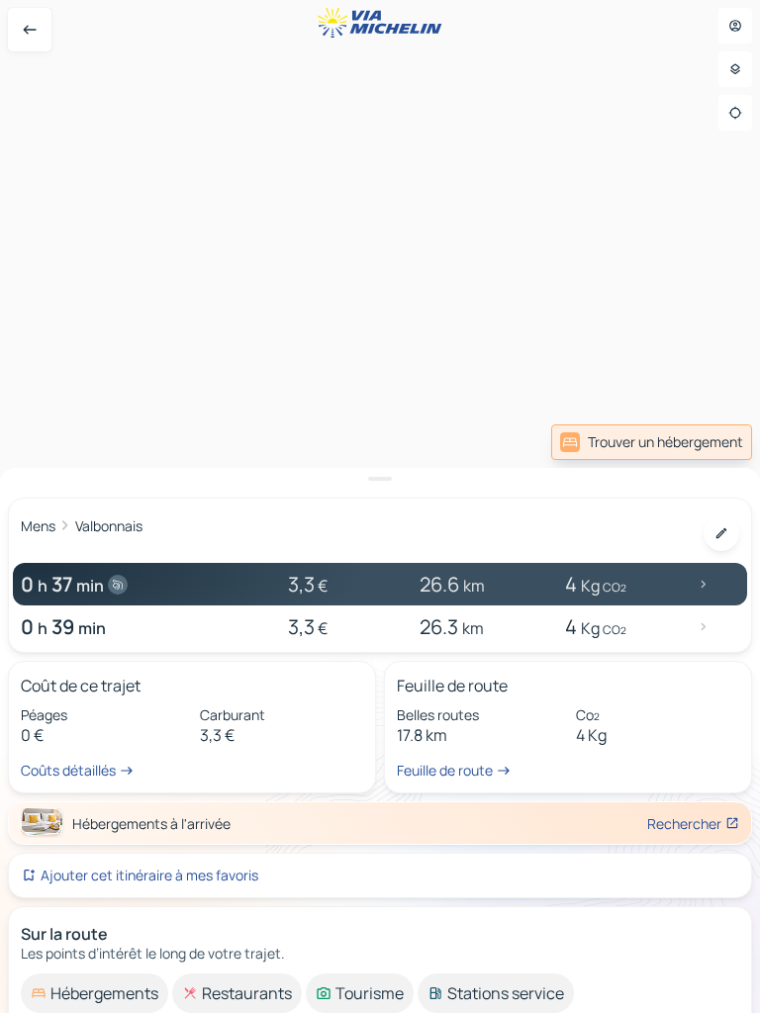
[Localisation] (735, 113)
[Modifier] (721, 533)
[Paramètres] (735, 69)
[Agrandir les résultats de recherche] (380, 479)
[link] (651, 442)
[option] (94, 993)
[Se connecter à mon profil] (735, 26)
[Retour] (29, 29)
